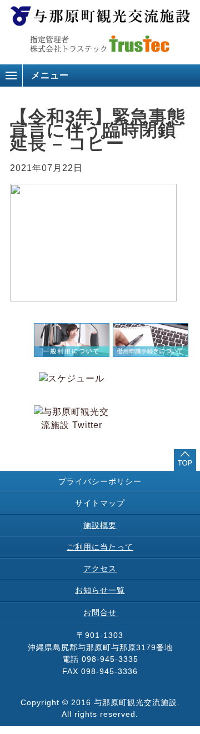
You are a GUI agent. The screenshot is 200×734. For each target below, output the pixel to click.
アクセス (100, 568)
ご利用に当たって (100, 546)
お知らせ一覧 (100, 590)
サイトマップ (100, 503)
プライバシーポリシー (100, 481)
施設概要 (100, 525)
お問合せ (100, 612)
